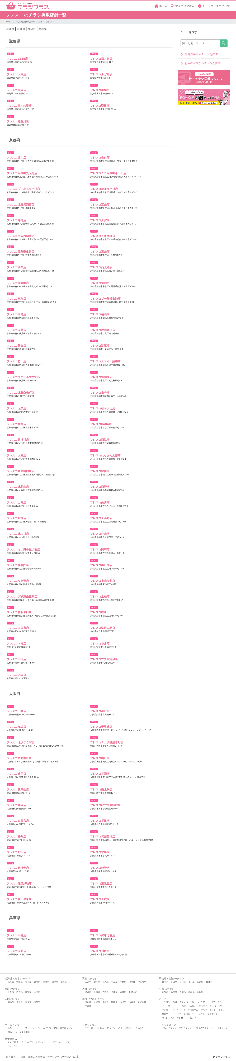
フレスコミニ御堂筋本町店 (106, 742)
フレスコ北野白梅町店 (20, 392)
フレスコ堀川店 (16, 157)
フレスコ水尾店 (100, 852)
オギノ (221, 1010)
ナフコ (26, 1028)
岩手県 (28, 981)
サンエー (181, 1018)
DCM (10, 1032)
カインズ (47, 1028)
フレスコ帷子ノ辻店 (102, 408)
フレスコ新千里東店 (19, 899)
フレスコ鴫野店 (100, 758)
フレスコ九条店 (16, 408)
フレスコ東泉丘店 (101, 883)
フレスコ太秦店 (16, 455)
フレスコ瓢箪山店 (18, 789)
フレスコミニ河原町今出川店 (108, 173)
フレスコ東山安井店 (102, 580)
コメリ (17, 1028)
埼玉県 (114, 981)
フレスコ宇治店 (16, 659)
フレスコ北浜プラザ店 (20, 742)
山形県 (55, 981)
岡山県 (183, 992)
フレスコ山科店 (16, 502)
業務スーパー (190, 1014)
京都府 (21, 29)
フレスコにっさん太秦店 (105, 455)
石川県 (183, 981)
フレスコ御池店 (100, 283)
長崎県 (105, 1002)
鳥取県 (165, 992)
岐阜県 (11, 992)
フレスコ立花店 (16, 951)
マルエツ (203, 1006)
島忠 (10, 1028)
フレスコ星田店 (100, 711)
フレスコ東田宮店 (18, 820)
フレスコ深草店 (16, 330)
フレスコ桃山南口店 (102, 330)
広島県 (191, 992)
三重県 (37, 992)
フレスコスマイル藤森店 (105, 361)
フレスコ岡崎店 (100, 549)
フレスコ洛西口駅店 (102, 627)
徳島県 (11, 1002)
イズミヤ (192, 1018)
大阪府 (32, 29)
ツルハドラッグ (169, 1028)
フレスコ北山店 (100, 533)
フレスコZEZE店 (17, 58)
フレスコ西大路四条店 (20, 471)
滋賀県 (10, 29)
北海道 (11, 981)
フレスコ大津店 (16, 74)
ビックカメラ (27, 1042)
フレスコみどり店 (101, 74)
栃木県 (97, 981)
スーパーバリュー (218, 1006)
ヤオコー (166, 1010)
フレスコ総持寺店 (18, 867)
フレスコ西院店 (100, 439)
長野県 (209, 981)
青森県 (19, 981)
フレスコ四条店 (16, 267)
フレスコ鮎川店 (16, 852)
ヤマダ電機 (13, 1042)
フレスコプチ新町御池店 (105, 298)
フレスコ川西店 (100, 951)
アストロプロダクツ (63, 1028)
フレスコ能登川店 (18, 121)
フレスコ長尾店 (100, 820)
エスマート (167, 1014)
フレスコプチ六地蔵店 (104, 659)
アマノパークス (187, 1002)
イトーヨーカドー (170, 1006)
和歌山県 (133, 992)
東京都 (132, 981)
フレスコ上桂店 (100, 596)
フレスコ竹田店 (16, 361)
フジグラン (212, 1014)
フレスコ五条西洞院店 (20, 236)
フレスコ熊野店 (100, 867)
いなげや (166, 1002)
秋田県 (46, 981)
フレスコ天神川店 (18, 439)
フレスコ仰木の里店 (19, 105)
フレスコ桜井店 (16, 836)
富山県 (174, 981)
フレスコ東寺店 (100, 392)
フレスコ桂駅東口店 (19, 612)
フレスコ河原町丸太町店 (22, 173)
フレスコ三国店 (100, 773)
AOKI (119, 1028)
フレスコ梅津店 (16, 424)
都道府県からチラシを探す (201, 54)
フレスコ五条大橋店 (102, 236)
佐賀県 (97, 1002)
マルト (213, 1010)
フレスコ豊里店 (16, 773)
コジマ (67, 1042)
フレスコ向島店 (16, 314)
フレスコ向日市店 (18, 627)
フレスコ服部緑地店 (19, 883)
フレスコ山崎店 (16, 711)
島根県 (174, 992)
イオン (184, 1006)
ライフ (178, 1014)
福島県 (63, 981)
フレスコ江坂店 (16, 726)
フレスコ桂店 (98, 612)
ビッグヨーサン (214, 1002)
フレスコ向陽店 (16, 90)
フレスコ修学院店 (18, 565)
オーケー (177, 1010)
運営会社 (11, 1056)
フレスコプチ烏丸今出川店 (23, 189)
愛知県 (28, 992)
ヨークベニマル (191, 1010)
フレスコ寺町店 (16, 220)
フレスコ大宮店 (100, 220)
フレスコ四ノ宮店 (101, 58)
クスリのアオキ (201, 1028)
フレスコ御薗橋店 (101, 377)
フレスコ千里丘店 (101, 726)
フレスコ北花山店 (18, 486)
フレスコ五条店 (100, 204)
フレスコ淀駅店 (100, 345)
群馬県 (105, 981)
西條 (175, 1002)
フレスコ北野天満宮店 (20, 204)
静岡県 (19, 992)
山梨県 (200, 981)
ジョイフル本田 (22, 1032)
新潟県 (165, 981)
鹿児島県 (142, 1002)
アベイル (111, 1028)
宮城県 (37, 981)
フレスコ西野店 (100, 486)
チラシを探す (224, 43)
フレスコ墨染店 (16, 345)
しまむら (100, 1028)
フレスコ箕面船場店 (102, 836)
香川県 (19, 1002)
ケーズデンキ (55, 1042)
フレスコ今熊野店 (18, 580)
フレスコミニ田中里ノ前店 (23, 549)
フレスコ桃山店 (100, 314)
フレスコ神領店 (100, 90)
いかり (202, 1014)
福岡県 (88, 1002)
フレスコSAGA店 (101, 424)
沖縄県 (88, 1006)
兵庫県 (43, 29)
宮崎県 (132, 1002)
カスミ (193, 1006)
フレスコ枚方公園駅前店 (105, 805)
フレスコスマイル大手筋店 (23, 377)
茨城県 (88, 981)
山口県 (200, 992)
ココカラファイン (219, 1028)
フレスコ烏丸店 (16, 298)
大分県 (123, 1002)
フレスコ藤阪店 (16, 805)
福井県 (191, 981)
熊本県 (114, 1002)
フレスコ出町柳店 (101, 565)
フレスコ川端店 (16, 518)
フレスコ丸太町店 (18, 283)
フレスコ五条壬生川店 (20, 251)
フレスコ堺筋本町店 (19, 758)
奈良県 (123, 992)
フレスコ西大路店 (101, 267)
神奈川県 (142, 981)
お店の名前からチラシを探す (29, 21)
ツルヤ (204, 1010)
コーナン (36, 1028)
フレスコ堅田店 (100, 105)
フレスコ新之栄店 (101, 789)
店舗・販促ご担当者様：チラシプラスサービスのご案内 (51, 1056)
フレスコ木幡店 (16, 643)
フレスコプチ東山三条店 (22, 596)
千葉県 (123, 981)
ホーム (9, 21)
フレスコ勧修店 (100, 471)
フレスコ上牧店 (100, 899)
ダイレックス (168, 1018)
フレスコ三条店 (100, 251)
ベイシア (201, 1002)
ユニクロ (89, 1028)
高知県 (37, 1002)
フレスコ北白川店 (18, 533)
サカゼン (140, 1028)
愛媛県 (28, 1002)
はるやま (129, 1028)
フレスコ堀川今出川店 (104, 189)
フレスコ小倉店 (100, 643)
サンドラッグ (185, 1028)
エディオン (41, 1042)
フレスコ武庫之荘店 (102, 935)
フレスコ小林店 (16, 935)
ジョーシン (13, 1046)
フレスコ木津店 (16, 674)
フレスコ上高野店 (101, 518)
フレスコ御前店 (100, 157)
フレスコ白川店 (100, 502)
